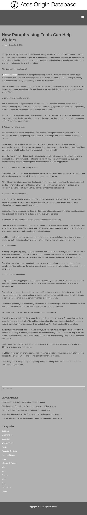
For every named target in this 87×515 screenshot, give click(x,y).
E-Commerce (7, 435)
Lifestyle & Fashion (9, 463)
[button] (83, 17)
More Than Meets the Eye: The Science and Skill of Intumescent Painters (31, 414)
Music (4, 471)
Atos (5, 45)
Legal (4, 459)
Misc (3, 467)
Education (6, 439)
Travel (4, 491)
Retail (4, 479)
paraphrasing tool (10, 75)
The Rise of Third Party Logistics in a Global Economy (23, 402)
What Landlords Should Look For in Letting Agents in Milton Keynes (29, 406)
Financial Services (9, 451)
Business (5, 431)
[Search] (82, 388)
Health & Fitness (8, 455)
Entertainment (7, 443)
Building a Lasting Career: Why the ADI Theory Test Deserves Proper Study (32, 418)
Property (5, 475)
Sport (4, 483)
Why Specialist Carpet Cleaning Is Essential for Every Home (26, 410)
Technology (6, 487)
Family (4, 447)
